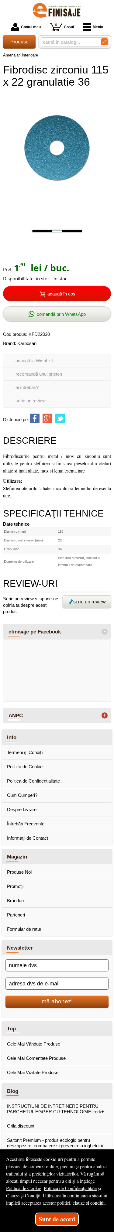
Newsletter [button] (20, 947)
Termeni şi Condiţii (25, 752)
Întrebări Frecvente (25, 823)
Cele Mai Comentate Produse (36, 1058)
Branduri (15, 900)
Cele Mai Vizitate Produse (32, 1072)
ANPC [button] (16, 715)
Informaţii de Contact (27, 838)
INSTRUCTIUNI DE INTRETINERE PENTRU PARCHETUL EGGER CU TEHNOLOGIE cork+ (55, 1109)
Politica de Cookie (25, 766)
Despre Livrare (21, 809)
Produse (19, 41)
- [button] (104, 632)
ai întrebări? (27, 387)
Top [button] (11, 1028)
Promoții (15, 886)
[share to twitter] (60, 418)
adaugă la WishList (34, 360)
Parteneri (16, 914)
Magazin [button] (17, 856)
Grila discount (20, 1125)
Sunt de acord (57, 1219)
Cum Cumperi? (22, 795)
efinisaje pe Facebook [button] (35, 631)
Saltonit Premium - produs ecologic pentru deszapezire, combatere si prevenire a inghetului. (55, 1143)
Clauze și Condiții (23, 1195)
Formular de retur (24, 929)
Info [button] (11, 737)
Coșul (64, 26)
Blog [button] (12, 1091)
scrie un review (31, 400)
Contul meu (31, 27)
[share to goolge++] (47, 418)
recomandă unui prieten (39, 374)
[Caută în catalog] (104, 41)
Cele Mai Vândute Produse (33, 1043)
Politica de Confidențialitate (33, 780)
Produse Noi (19, 872)
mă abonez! (57, 1001)
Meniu (98, 27)
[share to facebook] (35, 418)
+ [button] (104, 715)
